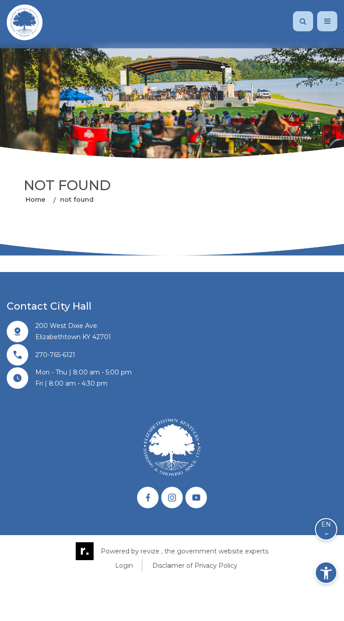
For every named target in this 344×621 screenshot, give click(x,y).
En (326, 524)
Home (35, 200)
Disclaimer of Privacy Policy (194, 565)
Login (124, 565)
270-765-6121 (55, 355)
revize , (152, 551)
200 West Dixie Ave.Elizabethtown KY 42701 (73, 331)
